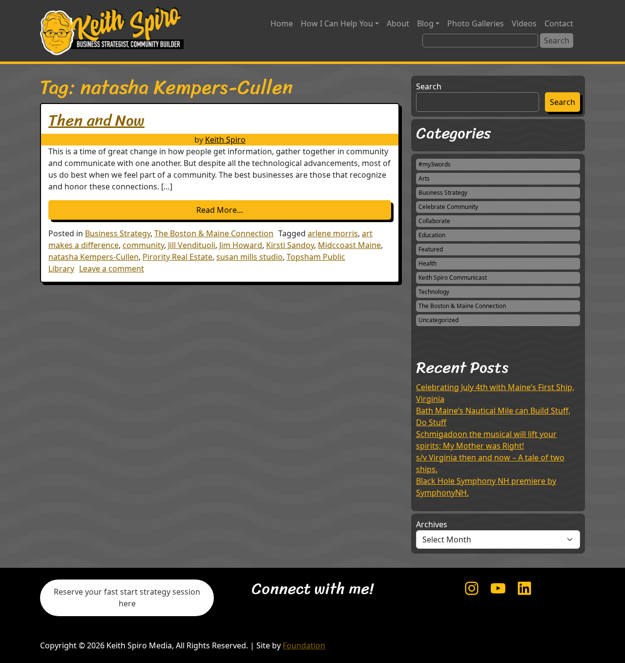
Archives (431, 524)
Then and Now (96, 120)
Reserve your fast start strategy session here (127, 597)
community (143, 245)
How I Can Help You (337, 23)
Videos (524, 23)
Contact (558, 23)
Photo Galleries (475, 23)
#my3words (434, 164)
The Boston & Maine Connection (213, 233)
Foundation (304, 645)
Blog (425, 23)
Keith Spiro (225, 139)
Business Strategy (117, 233)
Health (427, 263)
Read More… (256, 209)
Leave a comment (111, 268)
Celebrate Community (448, 207)
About (398, 23)
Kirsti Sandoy (290, 245)
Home (282, 23)
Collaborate (434, 221)
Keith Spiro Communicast (452, 277)
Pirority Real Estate (177, 256)
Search (428, 86)
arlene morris (333, 233)
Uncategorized (438, 320)
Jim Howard (240, 245)
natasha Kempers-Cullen (93, 256)
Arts (424, 178)
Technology (433, 292)
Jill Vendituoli (191, 245)
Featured (430, 249)
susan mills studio (249, 256)
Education (431, 235)
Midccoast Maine (349, 245)
